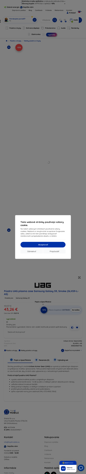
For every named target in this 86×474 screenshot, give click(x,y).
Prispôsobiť (54, 251)
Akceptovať (43, 245)
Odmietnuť (31, 251)
